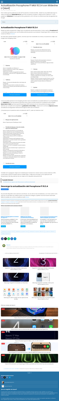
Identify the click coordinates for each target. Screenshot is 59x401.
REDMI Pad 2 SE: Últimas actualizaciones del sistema (27, 217)
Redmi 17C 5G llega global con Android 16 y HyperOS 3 (9, 217)
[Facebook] (2, 238)
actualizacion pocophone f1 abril (22, 231)
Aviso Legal (3, 399)
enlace (27, 197)
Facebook (12, 202)
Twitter (16, 202)
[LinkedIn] (11, 238)
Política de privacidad (18, 399)
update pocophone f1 (6, 233)
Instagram (7, 202)
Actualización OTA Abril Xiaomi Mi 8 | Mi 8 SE (48, 253)
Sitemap (7, 399)
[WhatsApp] (8, 238)
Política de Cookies (26, 399)
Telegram (3, 202)
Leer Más (3, 226)
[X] (5, 238)
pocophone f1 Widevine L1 (50, 231)
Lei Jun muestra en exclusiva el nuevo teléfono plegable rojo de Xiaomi (48, 217)
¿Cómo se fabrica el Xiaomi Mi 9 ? (12, 253)
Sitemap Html (37, 399)
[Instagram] (7, 377)
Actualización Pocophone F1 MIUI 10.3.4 (37, 231)
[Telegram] (15, 238)
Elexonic (8, 245)
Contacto (11, 399)
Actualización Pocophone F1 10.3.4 (8, 231)
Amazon (13, 34)
